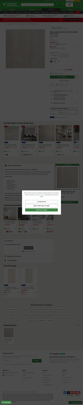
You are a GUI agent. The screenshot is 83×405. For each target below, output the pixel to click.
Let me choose (41, 201)
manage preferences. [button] (40, 194)
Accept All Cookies (41, 210)
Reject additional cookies (41, 206)
